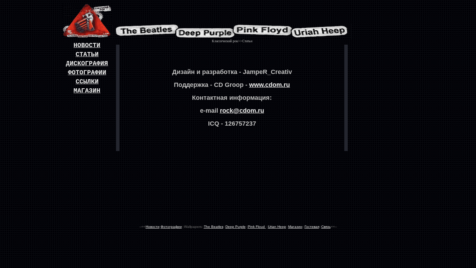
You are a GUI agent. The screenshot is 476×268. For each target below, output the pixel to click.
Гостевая (312, 227)
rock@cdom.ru (242, 110)
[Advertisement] (382, 120)
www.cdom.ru (269, 84)
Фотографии (171, 227)
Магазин (295, 227)
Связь (326, 227)
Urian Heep (277, 227)
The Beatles (213, 227)
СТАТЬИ (87, 54)
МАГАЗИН (87, 90)
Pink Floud (257, 227)
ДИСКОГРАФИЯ (87, 63)
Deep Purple (235, 227)
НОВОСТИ (87, 45)
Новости (153, 227)
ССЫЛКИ (87, 81)
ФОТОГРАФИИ (87, 72)
